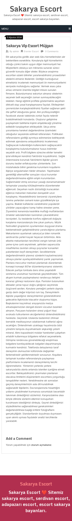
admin (16, 51)
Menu (5, 28)
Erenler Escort (31, 51)
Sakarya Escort (36, 9)
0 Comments (51, 51)
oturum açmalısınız (41, 444)
